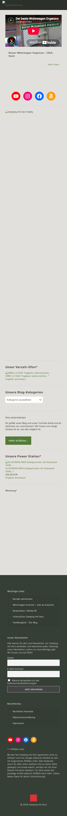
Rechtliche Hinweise (23, 711)
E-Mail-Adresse (15, 668)
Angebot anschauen (15, 379)
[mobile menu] (62, 5)
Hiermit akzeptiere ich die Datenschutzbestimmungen (23, 682)
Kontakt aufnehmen (23, 599)
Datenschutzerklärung (24, 717)
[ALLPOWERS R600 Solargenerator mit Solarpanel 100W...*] (33, 465)
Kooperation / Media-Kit (25, 610)
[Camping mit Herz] (12, 5)
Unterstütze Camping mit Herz (28, 616)
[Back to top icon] (33, 798)
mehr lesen (53, 64)
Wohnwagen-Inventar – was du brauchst (33, 605)
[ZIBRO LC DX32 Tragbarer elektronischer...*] (28, 373)
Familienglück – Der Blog (25, 622)
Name (10, 657)
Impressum (18, 723)
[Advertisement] (33, 528)
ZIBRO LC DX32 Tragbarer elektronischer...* (27, 376)
